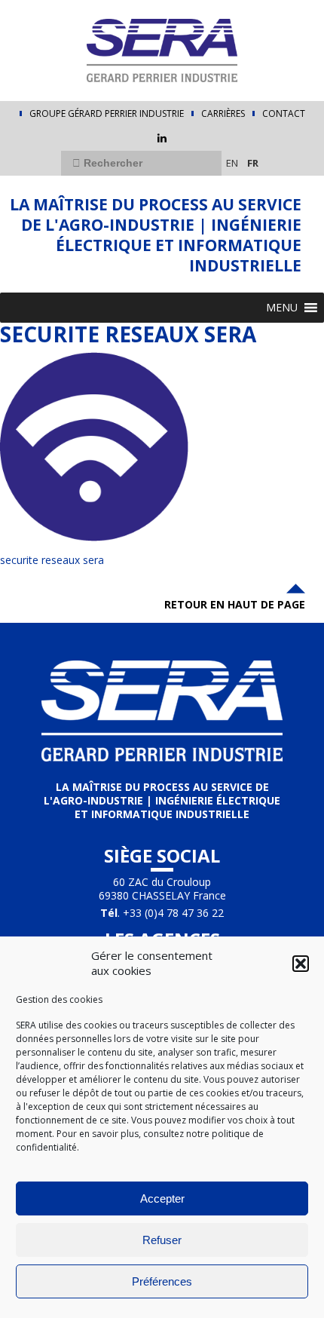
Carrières (223, 114)
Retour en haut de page (234, 604)
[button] (300, 963)
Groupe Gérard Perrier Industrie (106, 114)
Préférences (162, 1281)
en (232, 163)
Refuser (162, 1240)
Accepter (162, 1198)
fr (252, 163)
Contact (283, 114)
